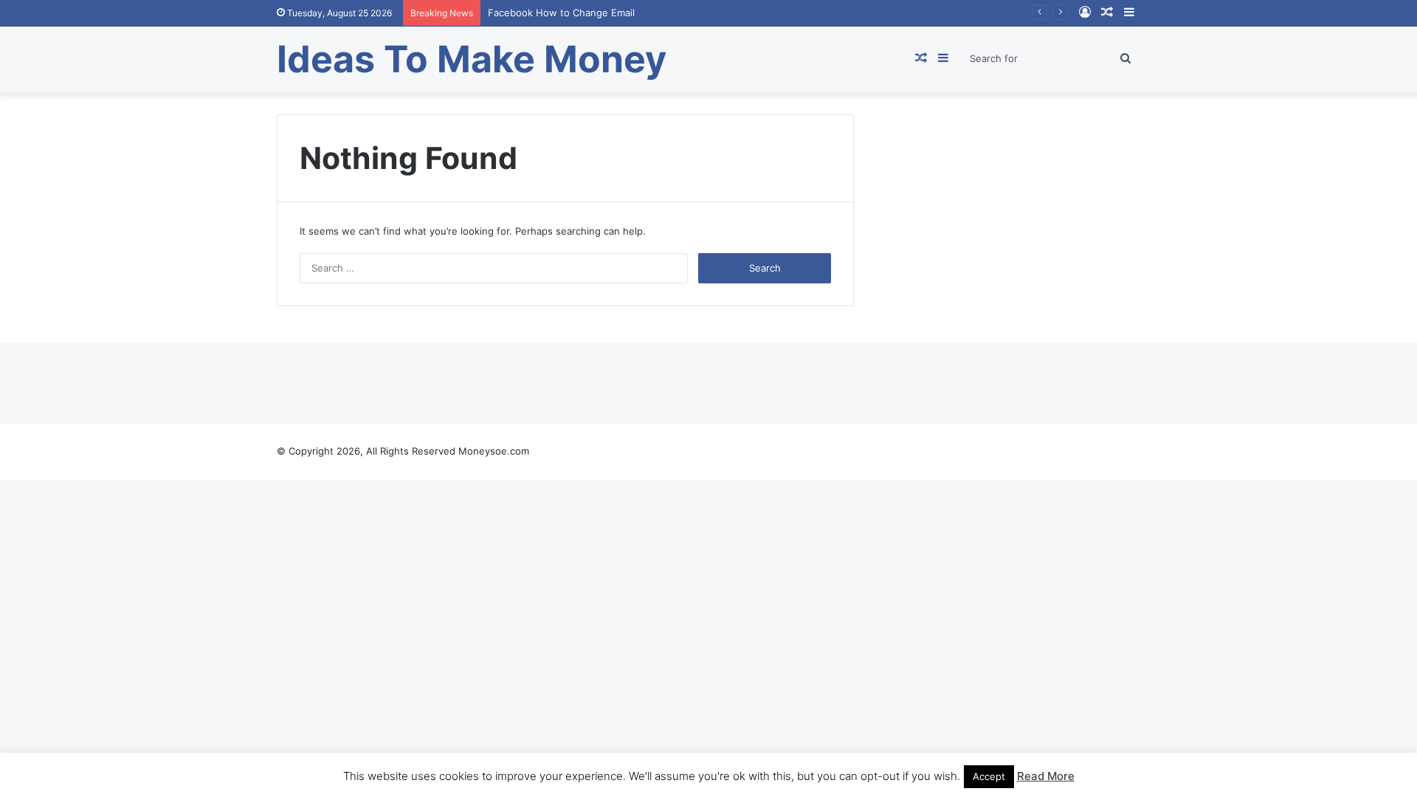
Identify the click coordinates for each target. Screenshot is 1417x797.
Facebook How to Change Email (561, 12)
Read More (1046, 776)
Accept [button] (989, 776)
